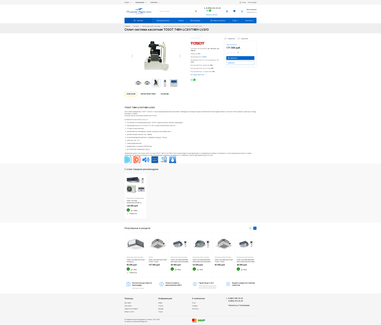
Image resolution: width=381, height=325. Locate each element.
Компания (154, 2)
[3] (195, 38)
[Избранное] (144, 176)
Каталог (140, 20)
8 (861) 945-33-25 (235, 298)
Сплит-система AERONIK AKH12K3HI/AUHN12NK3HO (246, 261)
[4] (197, 38)
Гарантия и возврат (131, 309)
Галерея (195, 306)
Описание (130, 94)
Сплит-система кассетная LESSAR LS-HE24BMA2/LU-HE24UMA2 (136, 261)
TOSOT (204, 57)
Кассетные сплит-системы (151, 26)
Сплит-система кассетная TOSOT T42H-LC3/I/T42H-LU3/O (158, 261)
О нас (234, 20)
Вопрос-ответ (129, 312)
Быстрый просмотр (136, 185)
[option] (136, 196)
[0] (227, 12)
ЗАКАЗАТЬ (233, 58)
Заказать (231, 63)
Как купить (128, 306)
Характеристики (148, 94)
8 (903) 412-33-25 (213, 8)
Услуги (127, 2)
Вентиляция (195, 20)
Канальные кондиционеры (135, 198)
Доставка (128, 303)
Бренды (160, 309)
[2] (193, 38)
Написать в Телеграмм (239, 305)
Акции (160, 303)
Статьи (160, 306)
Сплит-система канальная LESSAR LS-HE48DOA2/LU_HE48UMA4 (136, 202)
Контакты (249, 20)
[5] (198, 38)
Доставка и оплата (217, 20)
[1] (191, 38)
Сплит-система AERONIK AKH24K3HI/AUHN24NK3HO (202, 261)
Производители (162, 20)
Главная (127, 26)
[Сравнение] (144, 235)
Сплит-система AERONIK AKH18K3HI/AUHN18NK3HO (180, 261)
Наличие (165, 94)
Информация (140, 2)
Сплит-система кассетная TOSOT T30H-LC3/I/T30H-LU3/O (224, 261)
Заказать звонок (211, 15)
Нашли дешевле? (231, 44)
